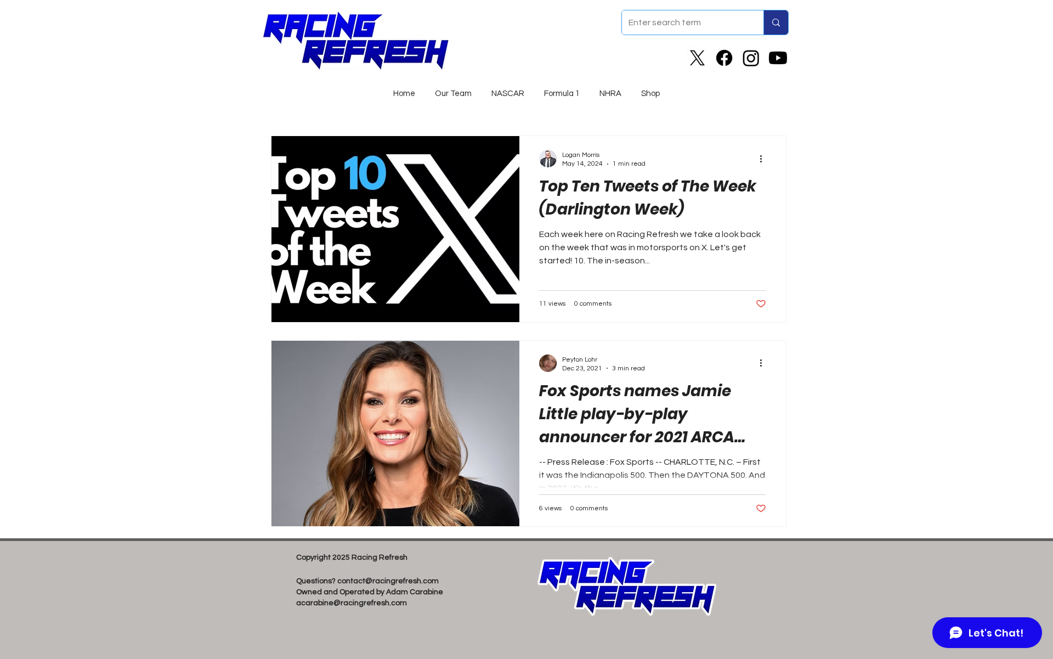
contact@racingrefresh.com (388, 581)
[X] (697, 58)
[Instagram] (751, 58)
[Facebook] (724, 58)
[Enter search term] (775, 22)
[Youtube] (778, 58)
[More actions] (764, 158)
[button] (508, 89)
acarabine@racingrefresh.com (351, 603)
